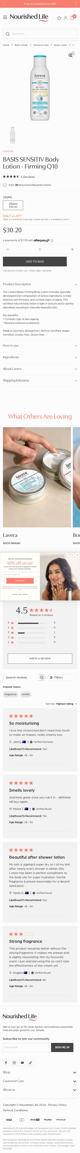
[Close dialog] (77, 555)
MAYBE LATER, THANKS (20, 594)
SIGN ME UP (19, 581)
